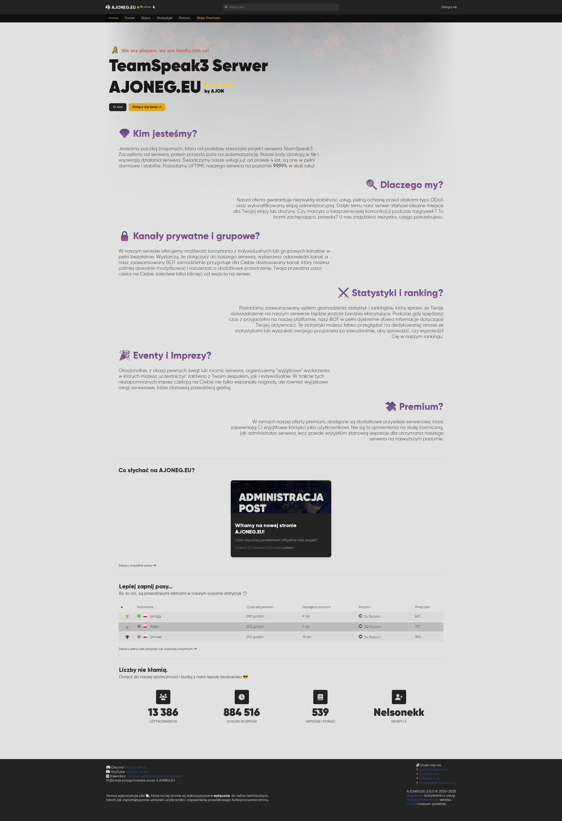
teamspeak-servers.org (437, 783)
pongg (155, 616)
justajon (288, 547)
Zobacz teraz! (137, 772)
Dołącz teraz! (135, 767)
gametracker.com (433, 770)
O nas (411, 804)
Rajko (154, 627)
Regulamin (415, 795)
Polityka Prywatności (423, 800)
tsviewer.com (429, 774)
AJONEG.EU (124, 7)
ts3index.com (429, 778)
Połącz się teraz (146, 107)
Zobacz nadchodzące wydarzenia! (154, 776)
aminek (156, 637)
